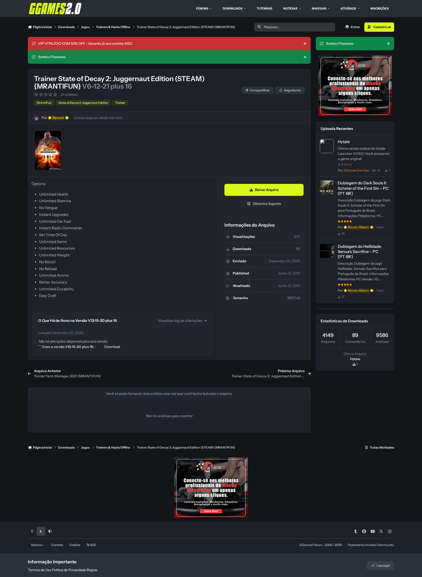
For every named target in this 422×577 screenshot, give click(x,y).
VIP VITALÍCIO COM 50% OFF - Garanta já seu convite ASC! (85, 43)
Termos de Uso (39, 570)
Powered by (371, 545)
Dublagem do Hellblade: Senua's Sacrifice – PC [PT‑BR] (360, 251)
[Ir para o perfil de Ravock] (36, 117)
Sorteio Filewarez (52, 57)
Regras (92, 570)
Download (112, 347)
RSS (93, 545)
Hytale (344, 141)
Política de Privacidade (69, 570)
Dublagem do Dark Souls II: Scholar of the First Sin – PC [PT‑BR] (363, 188)
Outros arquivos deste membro (98, 117)
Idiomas (37, 545)
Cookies (74, 545)
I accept (383, 565)
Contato (57, 545)
